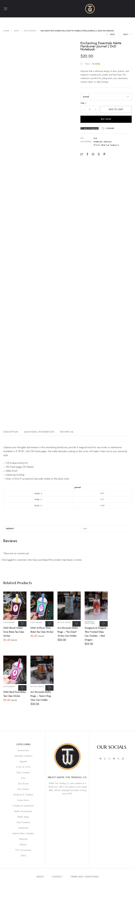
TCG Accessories (23, 850)
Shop (16, 30)
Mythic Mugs (64, 622)
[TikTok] (123, 759)
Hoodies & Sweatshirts (23, 806)
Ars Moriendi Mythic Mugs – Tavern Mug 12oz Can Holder (40, 696)
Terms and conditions (84, 877)
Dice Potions (23, 789)
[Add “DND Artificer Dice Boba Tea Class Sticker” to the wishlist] (49, 624)
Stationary (30, 30)
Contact (57, 877)
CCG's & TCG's (23, 767)
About (40, 877)
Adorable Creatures (90, 622)
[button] (108, 128)
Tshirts (23, 856)
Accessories (23, 750)
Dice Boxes (23, 784)
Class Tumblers (23, 773)
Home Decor (23, 800)
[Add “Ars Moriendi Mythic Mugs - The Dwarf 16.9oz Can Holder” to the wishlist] (76, 624)
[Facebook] (100, 759)
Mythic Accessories (23, 811)
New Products (23, 822)
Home (6, 30)
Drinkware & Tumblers (23, 795)
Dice (23, 778)
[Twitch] (105, 759)
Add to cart (116, 109)
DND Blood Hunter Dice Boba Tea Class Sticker (13, 632)
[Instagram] (118, 759)
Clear (82, 103)
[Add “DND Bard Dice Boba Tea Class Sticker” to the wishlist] (22, 688)
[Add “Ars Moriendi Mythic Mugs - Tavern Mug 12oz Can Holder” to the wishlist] (49, 688)
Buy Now (106, 119)
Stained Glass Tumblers (23, 833)
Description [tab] (10, 431)
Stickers (23, 845)
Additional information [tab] (39, 431)
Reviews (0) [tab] (66, 431)
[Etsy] (109, 759)
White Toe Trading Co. (110, 145)
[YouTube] (114, 759)
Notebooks (98, 141)
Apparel (23, 761)
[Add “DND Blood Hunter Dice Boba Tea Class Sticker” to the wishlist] (22, 624)
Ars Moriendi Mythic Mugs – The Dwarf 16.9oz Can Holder (67, 632)
